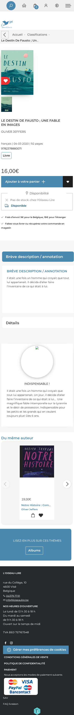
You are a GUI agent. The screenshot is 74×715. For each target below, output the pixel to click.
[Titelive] (37, 710)
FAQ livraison (10, 704)
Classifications (37, 34)
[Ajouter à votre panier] (33, 515)
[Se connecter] (46, 5)
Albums (34, 550)
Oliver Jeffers (13, 131)
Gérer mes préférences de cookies (39, 649)
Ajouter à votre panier (22, 181)
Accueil (17, 34)
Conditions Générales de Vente (26, 657)
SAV (5, 697)
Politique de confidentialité (24, 663)
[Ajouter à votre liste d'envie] (68, 181)
